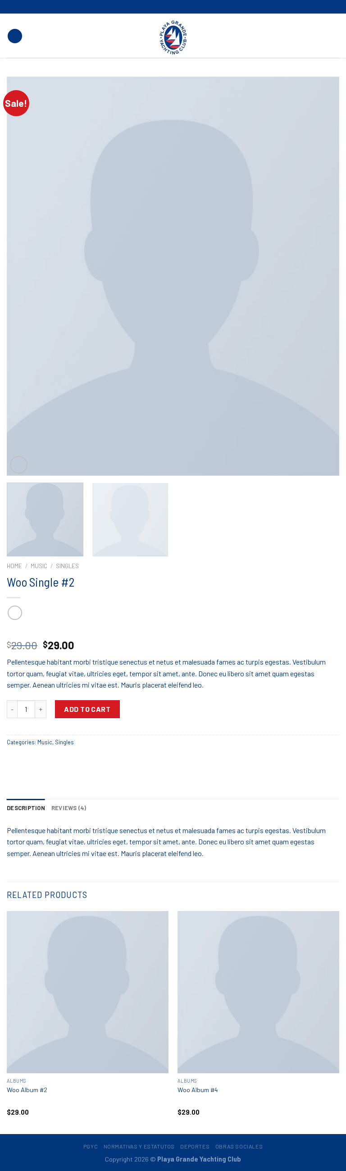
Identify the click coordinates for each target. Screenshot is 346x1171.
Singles (67, 566)
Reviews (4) (68, 807)
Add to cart (87, 709)
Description (26, 807)
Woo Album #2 (27, 1090)
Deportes (194, 1146)
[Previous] (25, 276)
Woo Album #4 (198, 1090)
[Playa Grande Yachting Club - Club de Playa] (173, 36)
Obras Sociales (239, 1146)
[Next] (321, 276)
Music (39, 566)
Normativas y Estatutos (139, 1146)
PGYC (90, 1146)
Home (14, 566)
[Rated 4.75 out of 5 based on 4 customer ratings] (173, 630)
